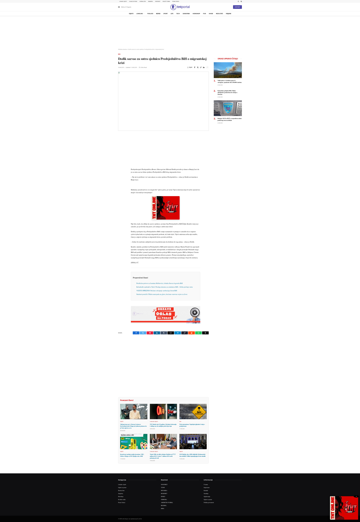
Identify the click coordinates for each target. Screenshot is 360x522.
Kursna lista (143, 1)
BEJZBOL (164, 505)
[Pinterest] (120, 148)
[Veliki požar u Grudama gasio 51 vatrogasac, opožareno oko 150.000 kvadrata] (228, 70)
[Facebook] (120, 140)
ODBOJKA (164, 499)
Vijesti (131, 13)
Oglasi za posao (133, 1)
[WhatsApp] (120, 174)
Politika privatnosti (209, 502)
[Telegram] (120, 170)
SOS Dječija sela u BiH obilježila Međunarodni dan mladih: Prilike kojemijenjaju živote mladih (192, 455)
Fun (204, 13)
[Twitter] (120, 144)
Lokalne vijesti (123, 1)
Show (211, 13)
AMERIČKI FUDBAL (167, 502)
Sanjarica (150, 1)
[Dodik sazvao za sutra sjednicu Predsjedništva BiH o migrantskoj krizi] (163, 101)
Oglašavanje (207, 496)
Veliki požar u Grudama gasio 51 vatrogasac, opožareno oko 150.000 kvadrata (230, 81)
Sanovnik (186, 13)
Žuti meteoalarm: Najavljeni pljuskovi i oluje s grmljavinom (192, 425)
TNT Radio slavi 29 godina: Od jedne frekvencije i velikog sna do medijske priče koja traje (163, 425)
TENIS (163, 487)
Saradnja (206, 493)
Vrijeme (228, 13)
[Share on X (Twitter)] (197, 67)
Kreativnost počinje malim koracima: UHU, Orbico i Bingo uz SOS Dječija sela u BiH (132, 455)
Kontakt (237, 7)
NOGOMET (164, 484)
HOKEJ (163, 496)
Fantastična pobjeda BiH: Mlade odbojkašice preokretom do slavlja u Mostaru (227, 92)
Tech (178, 13)
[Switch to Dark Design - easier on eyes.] (238, 1)
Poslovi (150, 13)
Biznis (158, 13)
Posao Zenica (175, 1)
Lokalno (139, 13)
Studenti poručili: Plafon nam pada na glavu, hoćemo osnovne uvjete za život (161, 294)
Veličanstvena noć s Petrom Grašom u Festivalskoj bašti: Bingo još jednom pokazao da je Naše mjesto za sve (133, 426)
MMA (162, 508)
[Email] (120, 153)
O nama (206, 484)
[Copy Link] (200, 67)
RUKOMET (164, 493)
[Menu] (119, 7)
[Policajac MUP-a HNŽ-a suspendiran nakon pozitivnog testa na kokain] (228, 108)
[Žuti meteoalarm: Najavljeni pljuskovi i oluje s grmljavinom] (193, 411)
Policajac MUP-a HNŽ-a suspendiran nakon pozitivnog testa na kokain (230, 119)
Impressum (207, 487)
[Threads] (120, 178)
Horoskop (157, 1)
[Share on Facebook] (194, 67)
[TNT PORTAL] (180, 7)
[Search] (241, 1)
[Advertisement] (180, 32)
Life (172, 13)
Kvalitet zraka (166, 1)
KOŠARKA (164, 490)
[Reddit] (120, 166)
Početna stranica (122, 49)
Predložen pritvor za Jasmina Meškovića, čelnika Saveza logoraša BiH (159, 283)
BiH (119, 54)
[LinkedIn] (120, 161)
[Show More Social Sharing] (207, 67)
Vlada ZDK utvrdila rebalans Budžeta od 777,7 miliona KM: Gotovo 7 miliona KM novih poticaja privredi (163, 456)
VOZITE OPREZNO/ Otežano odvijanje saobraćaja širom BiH (156, 290)
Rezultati (219, 13)
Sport (165, 13)
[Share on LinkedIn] (203, 67)
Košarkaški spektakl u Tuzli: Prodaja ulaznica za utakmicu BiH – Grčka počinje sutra (164, 287)
